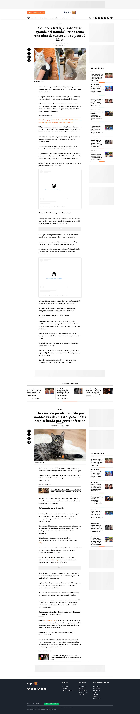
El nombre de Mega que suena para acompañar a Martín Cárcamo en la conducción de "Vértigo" (93, 391)
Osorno (95, 696)
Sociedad (73, 17)
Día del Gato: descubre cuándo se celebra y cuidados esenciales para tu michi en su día (66, 491)
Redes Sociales (64, 17)
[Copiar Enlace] (29, 57)
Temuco (95, 692)
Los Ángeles (96, 690)
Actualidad (44, 17)
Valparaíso (96, 686)
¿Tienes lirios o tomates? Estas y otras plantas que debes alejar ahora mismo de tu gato (66, 657)
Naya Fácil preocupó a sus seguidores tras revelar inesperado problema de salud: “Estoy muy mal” (97, 102)
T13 (41, 543)
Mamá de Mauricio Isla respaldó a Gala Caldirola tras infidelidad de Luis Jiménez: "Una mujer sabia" (97, 115)
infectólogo (55, 560)
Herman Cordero (63, 43)
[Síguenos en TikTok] (108, 18)
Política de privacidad (33, 703)
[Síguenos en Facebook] (102, 18)
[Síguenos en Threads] (111, 18)
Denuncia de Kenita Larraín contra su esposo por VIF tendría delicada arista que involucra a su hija (97, 90)
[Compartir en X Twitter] (29, 53)
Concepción (96, 688)
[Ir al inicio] (28, 18)
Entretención (54, 17)
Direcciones (65, 688)
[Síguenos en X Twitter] (96, 18)
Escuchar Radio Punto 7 (35, 12)
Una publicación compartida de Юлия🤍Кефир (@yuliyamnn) (54, 206)
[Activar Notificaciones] (93, 18)
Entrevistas (34, 17)
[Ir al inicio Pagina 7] (70, 12)
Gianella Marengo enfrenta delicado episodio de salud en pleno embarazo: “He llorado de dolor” (96, 143)
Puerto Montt (97, 698)
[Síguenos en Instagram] (99, 18)
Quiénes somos (66, 686)
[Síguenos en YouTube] (105, 18)
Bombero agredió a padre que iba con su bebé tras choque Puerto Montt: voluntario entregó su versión (97, 130)
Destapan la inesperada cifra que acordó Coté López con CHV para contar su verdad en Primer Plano (97, 77)
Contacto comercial (67, 690)
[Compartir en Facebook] (29, 49)
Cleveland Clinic (49, 620)
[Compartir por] (29, 60)
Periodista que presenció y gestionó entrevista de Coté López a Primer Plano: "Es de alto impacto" (97, 156)
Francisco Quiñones (63, 425)
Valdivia (95, 694)
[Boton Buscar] (90, 18)
